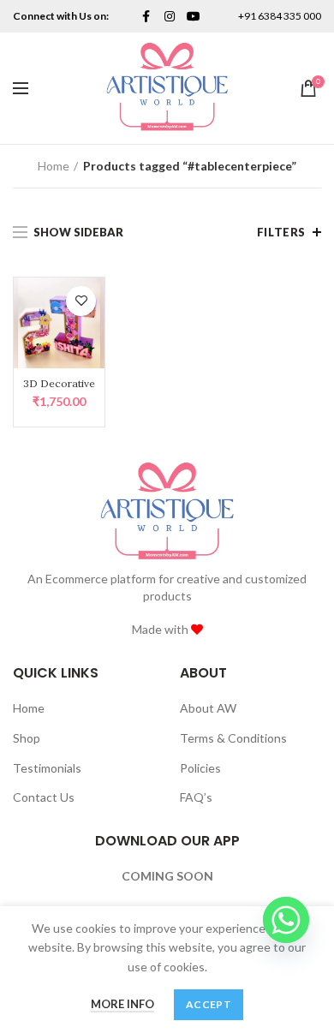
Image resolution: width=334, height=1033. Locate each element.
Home (53, 165)
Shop (26, 738)
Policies (200, 768)
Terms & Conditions (233, 738)
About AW (208, 708)
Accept (208, 1004)
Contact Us (44, 797)
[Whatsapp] (286, 920)
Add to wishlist (81, 301)
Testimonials (47, 768)
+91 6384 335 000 (279, 15)
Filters (281, 232)
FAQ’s (196, 797)
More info (122, 1004)
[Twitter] (145, 16)
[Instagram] (169, 16)
